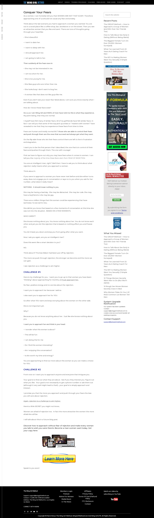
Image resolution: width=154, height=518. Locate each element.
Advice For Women (66, 496)
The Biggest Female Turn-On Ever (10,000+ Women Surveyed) (116, 43)
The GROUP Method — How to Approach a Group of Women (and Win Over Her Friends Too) (116, 27)
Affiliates (87, 491)
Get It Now (117, 87)
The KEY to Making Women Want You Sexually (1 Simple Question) (115, 59)
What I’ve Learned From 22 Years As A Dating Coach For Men (115, 51)
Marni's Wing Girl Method (34, 2)
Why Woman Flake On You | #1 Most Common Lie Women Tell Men (117, 294)
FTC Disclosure (87, 501)
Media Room (66, 499)
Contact (88, 504)
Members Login (66, 491)
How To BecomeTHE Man (117, 71)
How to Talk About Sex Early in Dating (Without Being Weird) (116, 36)
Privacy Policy (87, 494)
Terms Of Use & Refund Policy (88, 497)
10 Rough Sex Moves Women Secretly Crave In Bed (116, 287)
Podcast (66, 494)
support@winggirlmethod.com (114, 322)
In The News (66, 502)
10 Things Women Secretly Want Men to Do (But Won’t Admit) (115, 280)
